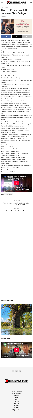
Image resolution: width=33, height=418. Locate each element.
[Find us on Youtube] (20, 371)
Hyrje (2, 7)
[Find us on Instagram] (16, 371)
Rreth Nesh (16, 403)
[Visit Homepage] (16, 2)
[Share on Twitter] (17, 36)
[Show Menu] (2, 2)
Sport (16, 399)
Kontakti (16, 407)
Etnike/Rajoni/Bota (16, 393)
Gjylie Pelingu (8, 194)
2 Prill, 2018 (3, 16)
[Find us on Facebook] (13, 371)
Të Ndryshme (16, 401)
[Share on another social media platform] (27, 36)
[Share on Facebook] (6, 36)
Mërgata (16, 395)
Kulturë (6, 7)
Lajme (16, 389)
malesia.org (19, 415)
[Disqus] (16, 237)
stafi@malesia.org (16, 410)
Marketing (16, 405)
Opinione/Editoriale (16, 391)
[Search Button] (31, 2)
